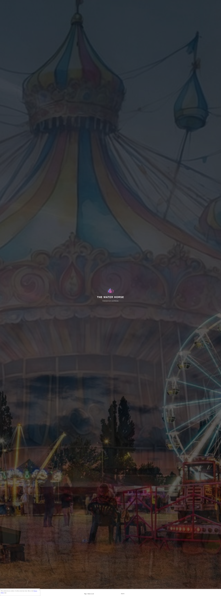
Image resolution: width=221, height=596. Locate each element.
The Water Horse (110, 297)
